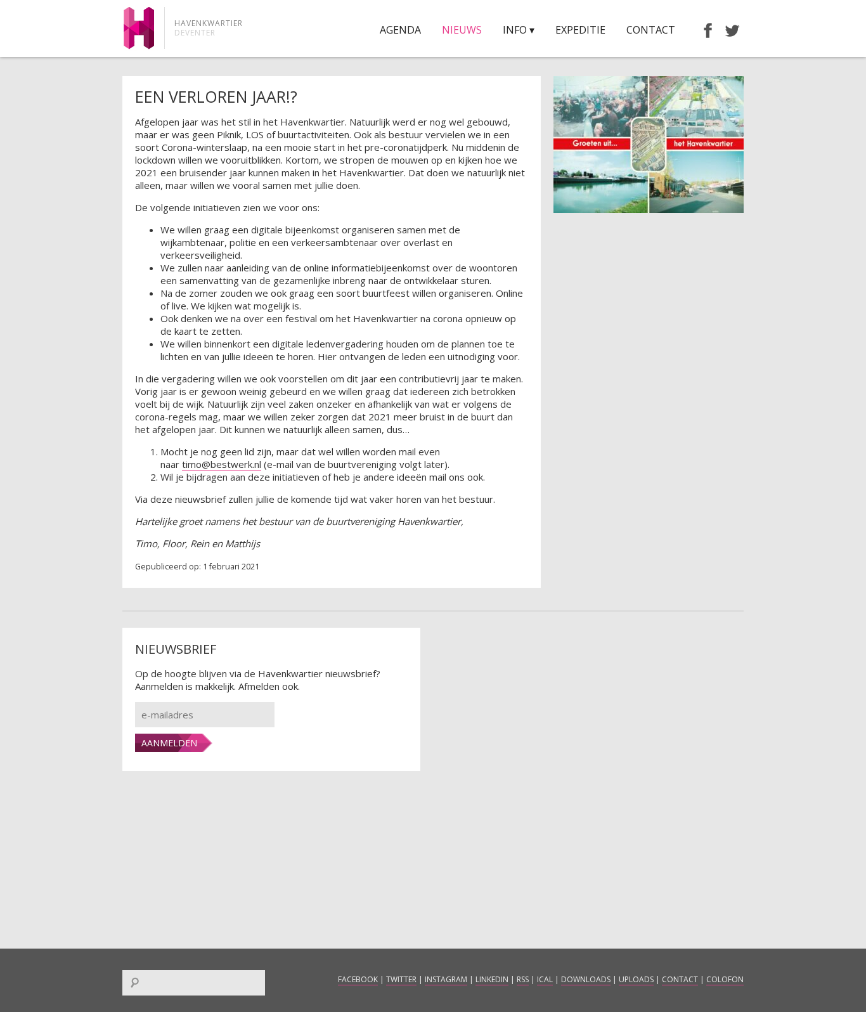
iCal (545, 979)
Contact (650, 30)
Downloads (586, 979)
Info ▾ (518, 30)
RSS (523, 979)
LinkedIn (491, 979)
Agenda (400, 30)
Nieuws (462, 30)
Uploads (636, 979)
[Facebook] (702, 30)
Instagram (446, 979)
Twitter (401, 979)
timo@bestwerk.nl (221, 464)
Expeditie (580, 30)
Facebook (358, 979)
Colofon (725, 979)
